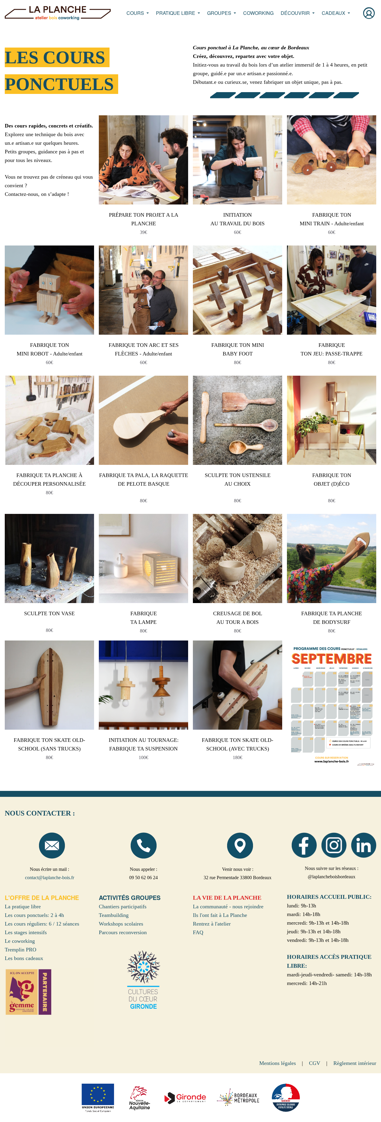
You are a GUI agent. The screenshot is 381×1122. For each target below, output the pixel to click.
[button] (137, 13)
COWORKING (258, 13)
